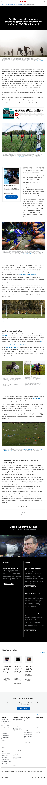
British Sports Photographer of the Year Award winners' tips (7, 669)
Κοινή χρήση (23, 514)
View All (41, 652)
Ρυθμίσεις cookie (5, 774)
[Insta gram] (35, 777)
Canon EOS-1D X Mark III (11, 347)
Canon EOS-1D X (11, 381)
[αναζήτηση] (2, 1)
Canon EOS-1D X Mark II (21, 156)
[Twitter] (41, 777)
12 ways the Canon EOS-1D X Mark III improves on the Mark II (18, 669)
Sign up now (23, 708)
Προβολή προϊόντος (8, 583)
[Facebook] (32, 777)
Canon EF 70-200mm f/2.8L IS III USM (16, 344)
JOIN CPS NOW (11, 196)
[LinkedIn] (38, 777)
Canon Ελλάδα (4, 777)
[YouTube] (44, 777)
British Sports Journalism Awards (27, 274)
